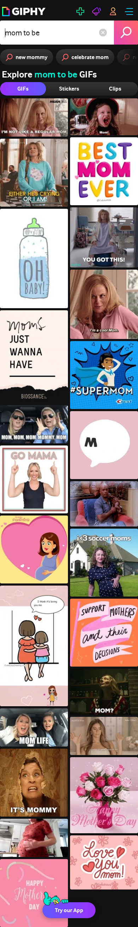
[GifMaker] (80, 11)
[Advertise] (96, 11)
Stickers (69, 88)
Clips (115, 88)
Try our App (69, 910)
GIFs (23, 88)
